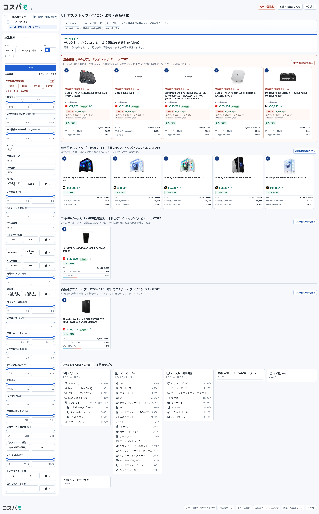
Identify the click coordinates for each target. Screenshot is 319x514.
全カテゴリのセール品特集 (17, 91)
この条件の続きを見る (305, 150)
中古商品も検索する (47, 74)
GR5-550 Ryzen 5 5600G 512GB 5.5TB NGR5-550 (85, 179)
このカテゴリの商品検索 (267, 507)
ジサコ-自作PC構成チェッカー (45, 16)
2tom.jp (311, 507)
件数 (7, 45)
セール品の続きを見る (303, 62)
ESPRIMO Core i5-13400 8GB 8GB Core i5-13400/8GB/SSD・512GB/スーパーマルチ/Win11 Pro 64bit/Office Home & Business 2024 (186, 96)
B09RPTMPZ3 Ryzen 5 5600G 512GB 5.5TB (135, 177)
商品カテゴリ (226, 507)
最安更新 (49, 86)
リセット (22, 37)
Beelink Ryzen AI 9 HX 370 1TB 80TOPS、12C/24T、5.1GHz (236, 94)
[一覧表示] (47, 50)
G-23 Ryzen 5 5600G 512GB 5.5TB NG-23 (184, 177)
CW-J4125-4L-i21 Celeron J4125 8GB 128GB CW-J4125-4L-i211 (286, 94)
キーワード (10, 56)
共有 (312, 6)
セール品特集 (267, 6)
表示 (46, 45)
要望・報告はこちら (289, 6)
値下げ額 (36, 86)
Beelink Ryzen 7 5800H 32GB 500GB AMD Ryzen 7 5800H (86, 94)
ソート (18, 45)
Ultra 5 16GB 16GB (124, 93)
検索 (30, 68)
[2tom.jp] (15, 6)
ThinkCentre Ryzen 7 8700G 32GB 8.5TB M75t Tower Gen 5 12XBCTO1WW (83, 320)
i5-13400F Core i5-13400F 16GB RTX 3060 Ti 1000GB (84, 250)
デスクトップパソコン (85, 15)
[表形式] (53, 50)
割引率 (24, 86)
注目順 (11, 86)
